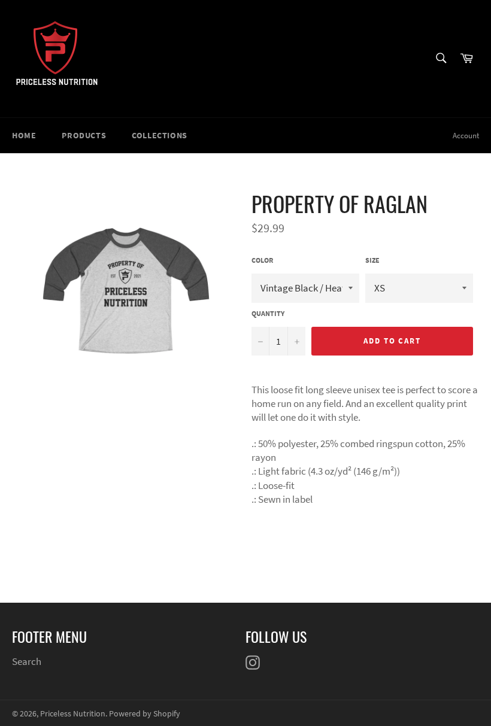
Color (262, 260)
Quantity (267, 313)
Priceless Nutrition (72, 714)
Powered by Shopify (144, 714)
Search (26, 661)
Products (84, 135)
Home (24, 135)
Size (372, 260)
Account (466, 135)
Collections (159, 135)
